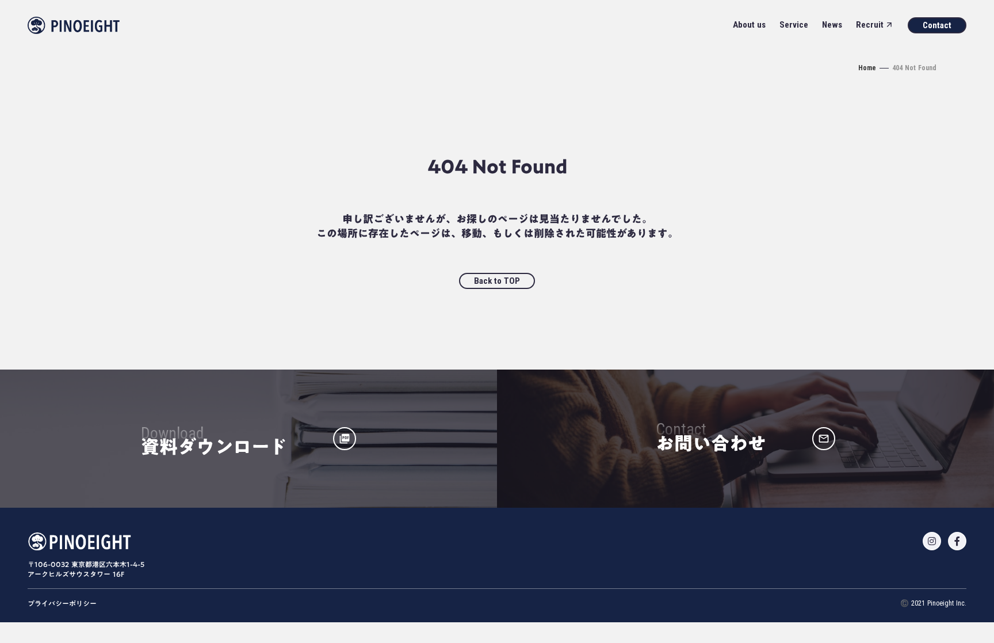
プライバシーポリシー (62, 603)
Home (867, 68)
